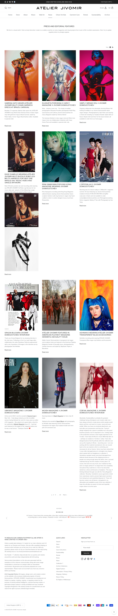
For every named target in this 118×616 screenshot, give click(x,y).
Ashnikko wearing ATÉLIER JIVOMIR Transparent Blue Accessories (96, 334)
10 (60, 495)
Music (33, 15)
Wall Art (42, 15)
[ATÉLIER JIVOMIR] (59, 8)
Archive (107, 15)
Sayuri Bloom (60, 421)
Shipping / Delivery (61, 574)
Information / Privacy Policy (64, 571)
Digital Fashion (60, 568)
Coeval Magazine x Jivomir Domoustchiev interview (93, 412)
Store (18, 15)
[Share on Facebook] (110, 47)
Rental (85, 15)
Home (10, 15)
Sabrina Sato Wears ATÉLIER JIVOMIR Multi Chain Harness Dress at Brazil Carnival (19, 105)
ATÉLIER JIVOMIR (12, 609)
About (25, 15)
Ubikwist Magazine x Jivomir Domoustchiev (18, 412)
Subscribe (86, 553)
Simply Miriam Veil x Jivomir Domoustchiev (93, 104)
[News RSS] (112, 47)
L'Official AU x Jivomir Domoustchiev (90, 185)
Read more (8, 125)
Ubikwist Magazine (19, 424)
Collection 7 (59, 563)
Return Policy (60, 577)
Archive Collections (61, 566)
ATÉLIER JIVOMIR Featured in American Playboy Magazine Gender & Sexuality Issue (56, 335)
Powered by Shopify (21, 609)
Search (58, 541)
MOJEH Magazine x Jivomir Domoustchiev (54, 412)
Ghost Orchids (61, 15)
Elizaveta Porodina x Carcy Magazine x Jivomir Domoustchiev (59, 104)
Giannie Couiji (31, 416)
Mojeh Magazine (58, 416)
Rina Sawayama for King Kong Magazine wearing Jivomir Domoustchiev (56, 186)
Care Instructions (61, 549)
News (50, 15)
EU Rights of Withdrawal (63, 579)
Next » (65, 495)
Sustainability (96, 15)
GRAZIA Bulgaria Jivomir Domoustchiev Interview (17, 334)
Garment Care (75, 15)
